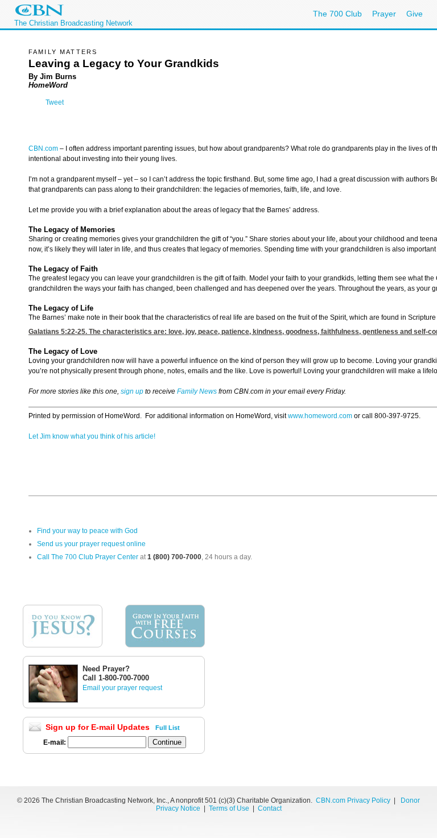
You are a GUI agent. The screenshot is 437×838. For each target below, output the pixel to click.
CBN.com (43, 148)
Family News (197, 391)
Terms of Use (230, 808)
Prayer (384, 13)
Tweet (55, 102)
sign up (132, 391)
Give (414, 13)
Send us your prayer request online (91, 544)
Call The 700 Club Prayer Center (87, 557)
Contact (270, 808)
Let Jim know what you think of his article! (91, 436)
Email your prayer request (122, 688)
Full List (167, 727)
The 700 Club (337, 13)
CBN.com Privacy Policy (353, 800)
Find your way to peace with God (87, 531)
